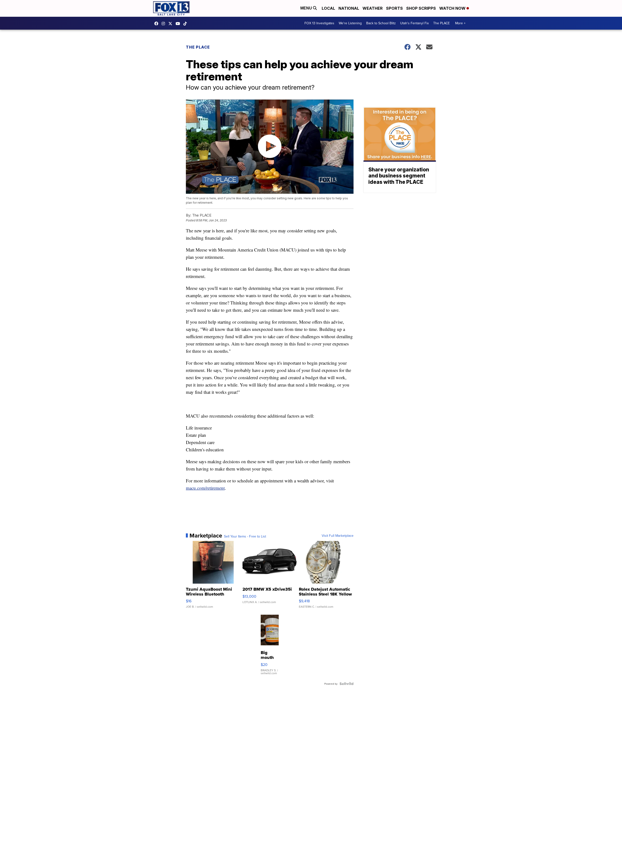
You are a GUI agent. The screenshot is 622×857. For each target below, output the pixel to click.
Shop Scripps (421, 8)
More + (460, 23)
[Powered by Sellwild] (346, 683)
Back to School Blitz (381, 23)
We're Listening (350, 23)
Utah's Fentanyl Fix (414, 23)
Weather (373, 8)
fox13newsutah (157, 23)
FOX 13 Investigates (319, 23)
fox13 (171, 23)
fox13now (164, 23)
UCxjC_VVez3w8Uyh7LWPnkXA (179, 23)
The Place (198, 47)
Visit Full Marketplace (338, 535)
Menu (306, 8)
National (348, 8)
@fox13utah (186, 23)
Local (328, 8)
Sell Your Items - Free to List (245, 536)
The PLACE (441, 23)
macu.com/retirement (205, 488)
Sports (394, 8)
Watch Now (452, 8)
